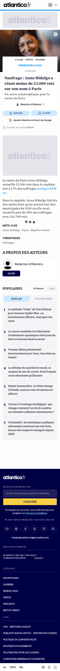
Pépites (29, 59)
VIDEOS (7, 597)
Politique (40, 59)
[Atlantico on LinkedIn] (34, 529)
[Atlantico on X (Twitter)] (16, 529)
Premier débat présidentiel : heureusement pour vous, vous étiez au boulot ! (32, 353)
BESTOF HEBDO (11, 610)
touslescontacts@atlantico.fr (30, 538)
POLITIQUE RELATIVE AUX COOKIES (21, 652)
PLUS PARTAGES (43, 298)
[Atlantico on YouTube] (53, 528)
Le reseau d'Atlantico (14, 558)
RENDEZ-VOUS (10, 591)
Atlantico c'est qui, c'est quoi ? (20, 555)
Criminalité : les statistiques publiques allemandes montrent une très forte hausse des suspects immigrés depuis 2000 (31, 428)
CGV (5, 626)
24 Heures (38, 288)
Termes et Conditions (36, 513)
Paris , (26, 230)
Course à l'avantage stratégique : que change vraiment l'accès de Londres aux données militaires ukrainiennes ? (31, 408)
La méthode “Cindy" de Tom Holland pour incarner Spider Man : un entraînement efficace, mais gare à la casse (30, 315)
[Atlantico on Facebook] (25, 529)
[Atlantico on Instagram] (44, 528)
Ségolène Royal (40, 230)
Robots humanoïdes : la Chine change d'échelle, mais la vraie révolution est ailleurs (30, 389)
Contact (38, 558)
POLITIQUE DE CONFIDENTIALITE (20, 639)
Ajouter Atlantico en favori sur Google (32, 120)
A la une (19, 59)
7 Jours (51, 288)
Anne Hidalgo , (12, 230)
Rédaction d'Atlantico (30, 104)
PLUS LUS (17, 298)
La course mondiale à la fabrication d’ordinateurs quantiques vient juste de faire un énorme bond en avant (32, 335)
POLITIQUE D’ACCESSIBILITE (17, 646)
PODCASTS (9, 603)
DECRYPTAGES (11, 578)
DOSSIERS (8, 584)
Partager (18, 113)
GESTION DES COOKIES (45, 633)
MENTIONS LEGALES (20, 626)
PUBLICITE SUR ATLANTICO (17, 633)
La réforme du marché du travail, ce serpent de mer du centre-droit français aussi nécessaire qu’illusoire (32, 371)
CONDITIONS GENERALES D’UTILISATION (24, 658)
